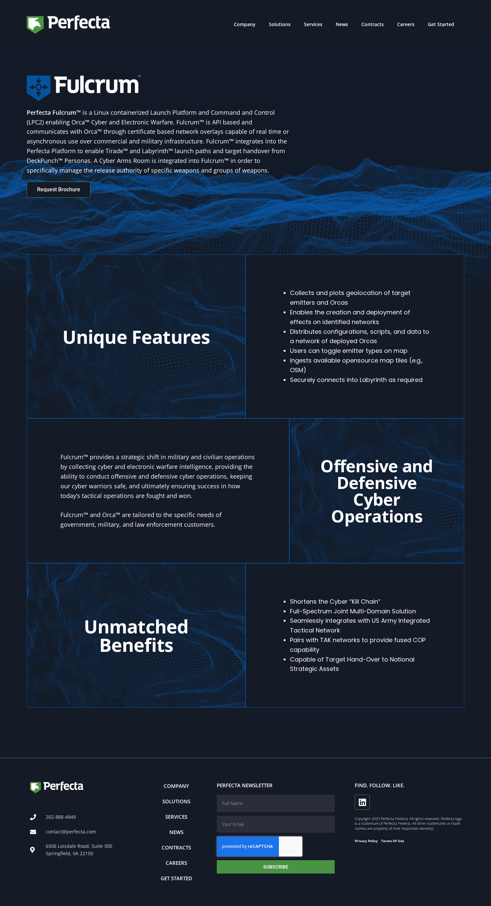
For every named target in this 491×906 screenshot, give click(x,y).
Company (245, 24)
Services (313, 24)
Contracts (372, 24)
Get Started (441, 24)
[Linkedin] (362, 802)
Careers (406, 24)
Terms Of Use (392, 840)
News (342, 24)
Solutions (280, 24)
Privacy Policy (366, 840)
